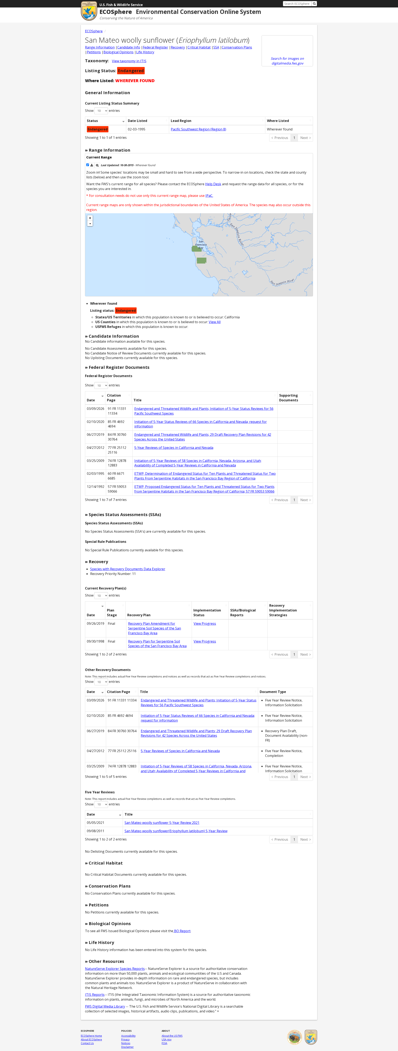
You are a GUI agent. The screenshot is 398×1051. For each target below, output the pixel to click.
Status (92, 120)
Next (304, 137)
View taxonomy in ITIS (129, 61)
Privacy (125, 1039)
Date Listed (137, 120)
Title (137, 400)
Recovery (178, 47)
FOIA (164, 1043)
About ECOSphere (91, 1039)
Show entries (102, 110)
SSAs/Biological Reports (243, 612)
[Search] (314, 3)
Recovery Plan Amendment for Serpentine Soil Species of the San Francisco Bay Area (154, 628)
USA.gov (166, 1039)
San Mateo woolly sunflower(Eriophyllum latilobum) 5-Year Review (176, 831)
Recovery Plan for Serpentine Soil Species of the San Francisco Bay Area (157, 643)
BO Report (182, 931)
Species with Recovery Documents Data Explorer (127, 569)
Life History (145, 52)
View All (215, 322)
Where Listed (278, 120)
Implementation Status (207, 612)
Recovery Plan (138, 615)
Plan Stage (112, 612)
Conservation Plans (237, 47)
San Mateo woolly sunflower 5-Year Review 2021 (162, 822)
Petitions (94, 52)
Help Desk (213, 184)
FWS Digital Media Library (105, 1006)
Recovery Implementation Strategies (283, 610)
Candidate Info (128, 47)
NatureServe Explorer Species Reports (115, 968)
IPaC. (209, 195)
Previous (281, 137)
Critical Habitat (199, 47)
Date (91, 400)
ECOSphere (94, 31)
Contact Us (87, 1043)
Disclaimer (127, 1047)
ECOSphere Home (91, 1036)
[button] (92, 165)
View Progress (205, 623)
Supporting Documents (288, 397)
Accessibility (128, 1036)
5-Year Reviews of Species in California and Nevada (173, 447)
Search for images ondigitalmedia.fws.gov (287, 61)
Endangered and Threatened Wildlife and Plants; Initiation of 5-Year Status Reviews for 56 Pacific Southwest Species (198, 702)
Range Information (100, 47)
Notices (125, 1043)
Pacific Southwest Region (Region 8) (198, 129)
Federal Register (155, 47)
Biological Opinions (118, 52)
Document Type (273, 691)
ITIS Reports (94, 994)
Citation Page (114, 397)
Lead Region (181, 120)
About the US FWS (172, 1036)
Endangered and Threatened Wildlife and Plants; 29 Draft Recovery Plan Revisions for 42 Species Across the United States (196, 733)
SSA (216, 47)
